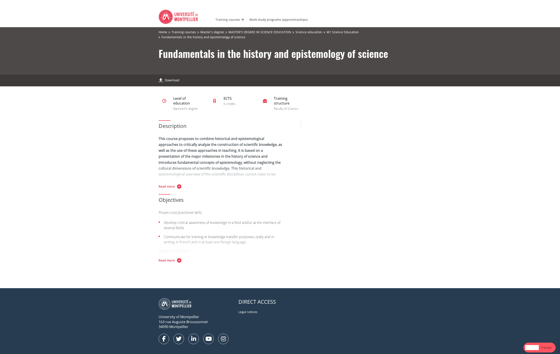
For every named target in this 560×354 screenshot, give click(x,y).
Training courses (227, 19)
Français (546, 347)
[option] (546, 347)
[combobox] (532, 347)
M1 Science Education (343, 32)
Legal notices (247, 312)
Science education (309, 32)
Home (163, 32)
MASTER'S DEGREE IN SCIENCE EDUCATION (259, 32)
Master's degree (212, 32)
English (532, 347)
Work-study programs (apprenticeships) (278, 19)
